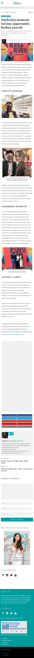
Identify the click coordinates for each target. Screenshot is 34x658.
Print (32, 12)
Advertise (5, 655)
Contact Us (5, 644)
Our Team (4, 642)
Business (3, 16)
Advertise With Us (7, 640)
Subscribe (5, 638)
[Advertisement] (17, 359)
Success (8, 16)
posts (12, 433)
